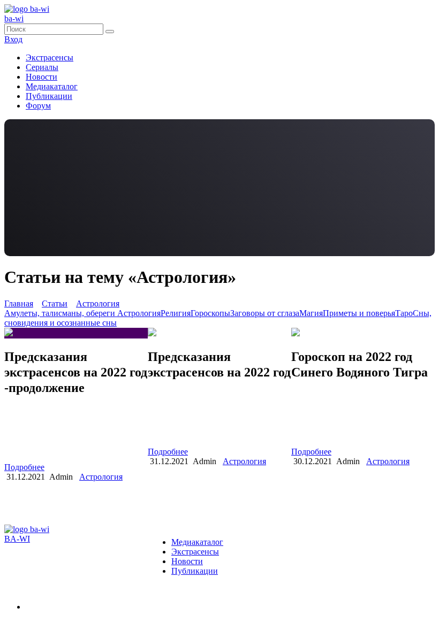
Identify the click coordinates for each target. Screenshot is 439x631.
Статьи (54, 303)
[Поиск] (109, 31)
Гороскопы (210, 313)
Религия (176, 313)
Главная (18, 303)
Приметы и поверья (359, 313)
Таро (404, 313)
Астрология (97, 303)
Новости (41, 76)
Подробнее (24, 467)
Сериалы (42, 67)
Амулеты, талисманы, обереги (60, 313)
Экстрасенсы (49, 57)
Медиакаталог (52, 86)
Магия (311, 313)
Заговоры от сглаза (264, 313)
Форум (38, 105)
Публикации (49, 96)
